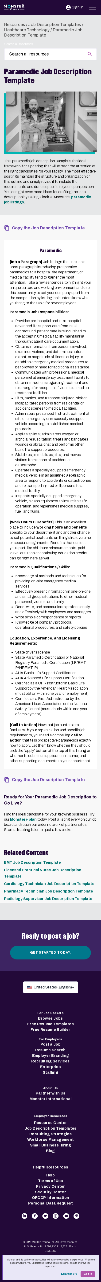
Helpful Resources (50, 1167)
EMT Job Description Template (32, 862)
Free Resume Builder (50, 1030)
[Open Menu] (92, 7)
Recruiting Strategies (50, 1134)
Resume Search (50, 1050)
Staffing (50, 1072)
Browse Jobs (50, 1018)
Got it (88, 1274)
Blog (50, 1151)
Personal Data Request (50, 1203)
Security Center (50, 1192)
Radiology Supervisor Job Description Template (48, 899)
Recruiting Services (50, 1061)
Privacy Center (50, 1186)
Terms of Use (50, 1181)
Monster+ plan (23, 819)
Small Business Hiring (50, 1145)
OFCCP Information (50, 1198)
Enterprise (50, 1067)
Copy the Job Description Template (48, 228)
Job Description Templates (54, 24)
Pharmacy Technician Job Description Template (48, 891)
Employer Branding (50, 1056)
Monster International (51, 1099)
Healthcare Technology (27, 30)
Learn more (69, 1273)
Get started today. (50, 952)
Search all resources (18, 44)
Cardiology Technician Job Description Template (49, 884)
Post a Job (50, 1044)
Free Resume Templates (50, 1024)
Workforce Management (50, 1140)
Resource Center (50, 1123)
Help (50, 1175)
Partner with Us (51, 1093)
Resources (14, 24)
